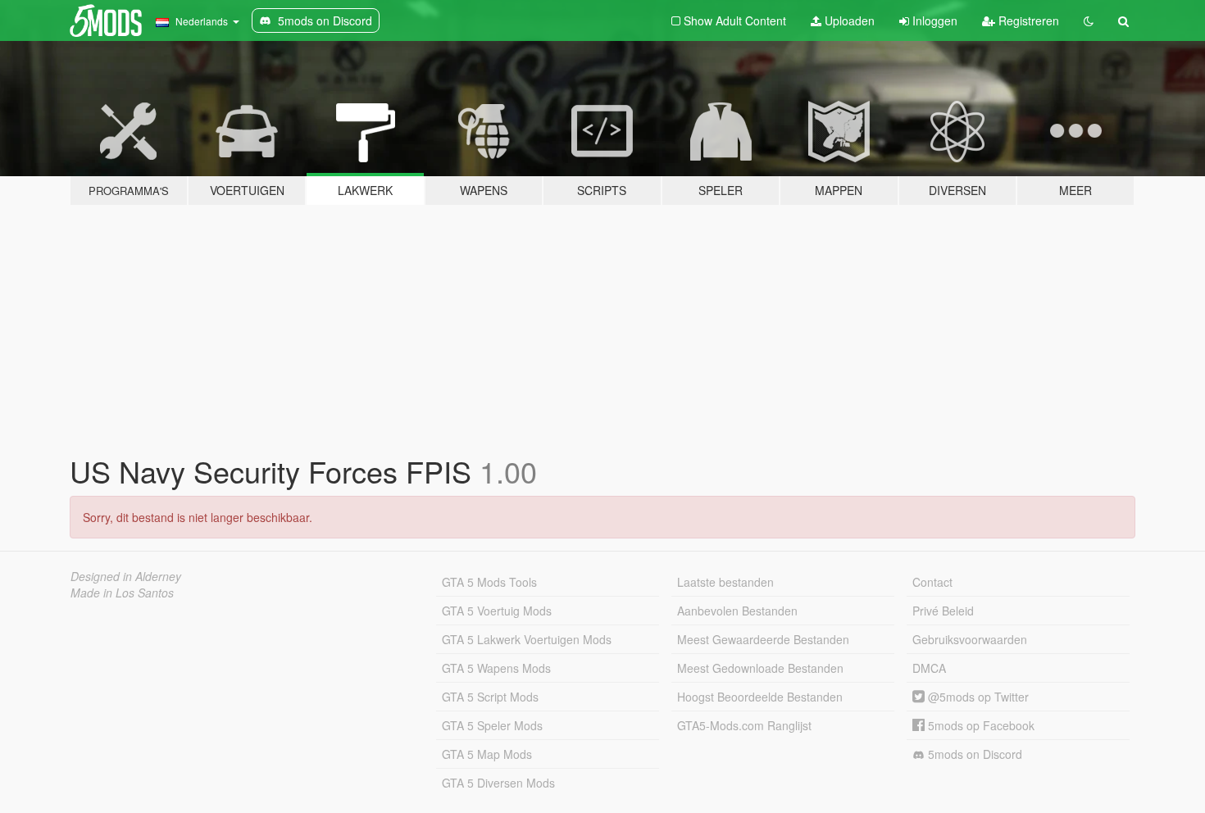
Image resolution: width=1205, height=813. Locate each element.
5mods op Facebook (979, 725)
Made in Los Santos (122, 592)
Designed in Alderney (125, 576)
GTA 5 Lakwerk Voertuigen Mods (527, 639)
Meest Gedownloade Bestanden (760, 668)
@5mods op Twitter (977, 696)
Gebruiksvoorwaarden (969, 639)
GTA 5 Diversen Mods (498, 782)
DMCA (929, 668)
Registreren (1027, 20)
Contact (932, 582)
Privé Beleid (943, 610)
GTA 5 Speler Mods (492, 725)
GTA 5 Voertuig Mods (497, 610)
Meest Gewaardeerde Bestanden (763, 639)
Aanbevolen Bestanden (737, 610)
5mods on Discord (973, 754)
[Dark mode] (1088, 20)
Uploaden (848, 20)
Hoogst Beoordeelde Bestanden (760, 696)
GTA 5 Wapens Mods (496, 668)
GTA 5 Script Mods (490, 696)
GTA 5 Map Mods (487, 754)
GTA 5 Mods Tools (489, 582)
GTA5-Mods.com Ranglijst (744, 725)
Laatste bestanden (725, 582)
